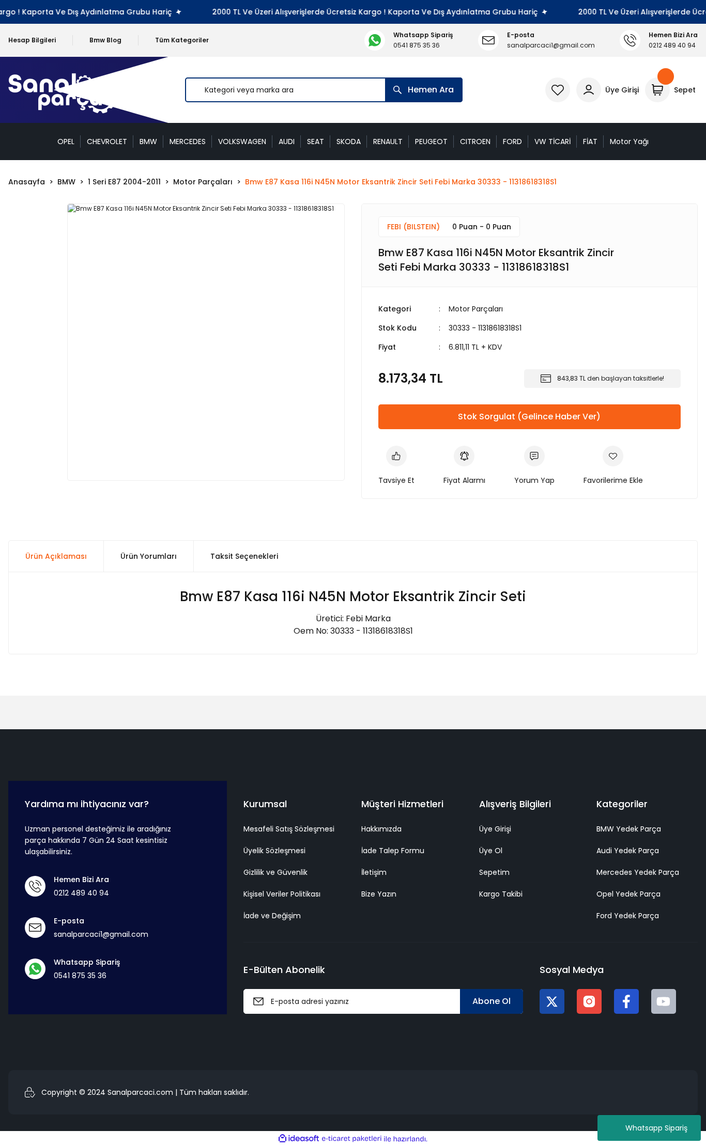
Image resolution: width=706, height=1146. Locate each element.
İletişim (374, 872)
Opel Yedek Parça (628, 894)
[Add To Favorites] (613, 466)
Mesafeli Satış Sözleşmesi (288, 829)
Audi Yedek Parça (627, 850)
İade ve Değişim (272, 915)
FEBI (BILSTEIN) (413, 227)
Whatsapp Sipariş (656, 1128)
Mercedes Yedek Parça (637, 872)
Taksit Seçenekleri (244, 556)
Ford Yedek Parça (627, 915)
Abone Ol (491, 1001)
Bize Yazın (378, 894)
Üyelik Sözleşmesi (274, 850)
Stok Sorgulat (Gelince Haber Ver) (529, 416)
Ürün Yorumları (148, 556)
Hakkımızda (381, 829)
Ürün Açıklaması (56, 556)
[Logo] (64, 90)
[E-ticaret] (351, 1138)
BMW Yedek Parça (628, 829)
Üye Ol (490, 850)
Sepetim (494, 872)
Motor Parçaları (476, 309)
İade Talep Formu (392, 850)
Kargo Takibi (501, 894)
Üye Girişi (495, 829)
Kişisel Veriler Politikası (281, 894)
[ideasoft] (298, 1139)
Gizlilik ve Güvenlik (275, 872)
